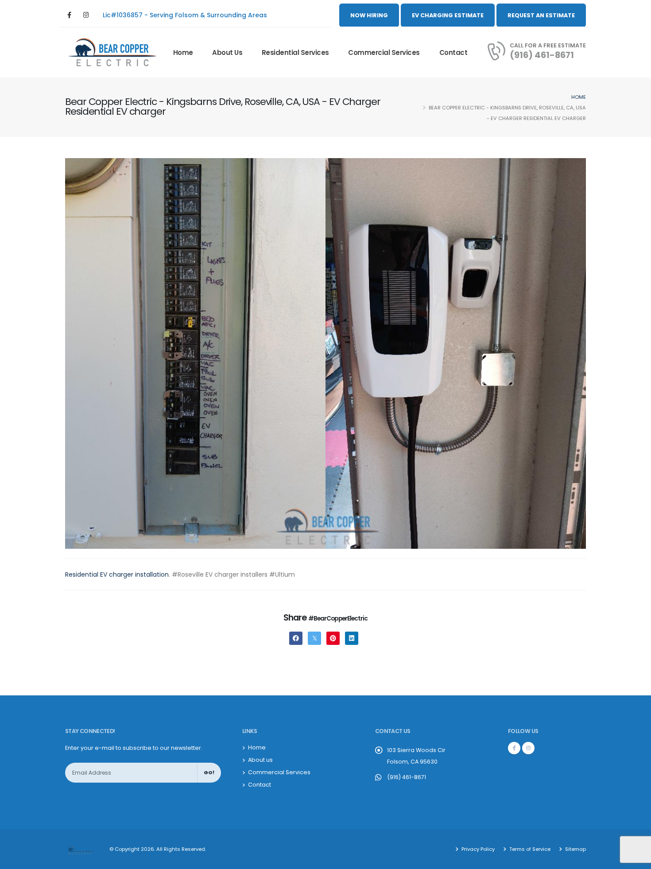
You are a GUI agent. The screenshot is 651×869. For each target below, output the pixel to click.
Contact (453, 52)
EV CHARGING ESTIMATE (448, 15)
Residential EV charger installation (117, 574)
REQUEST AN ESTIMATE (541, 15)
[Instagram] (86, 15)
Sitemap (575, 849)
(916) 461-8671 (542, 55)
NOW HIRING (369, 15)
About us (227, 52)
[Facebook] (69, 15)
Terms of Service (529, 849)
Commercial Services (384, 52)
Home (183, 52)
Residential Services (295, 52)
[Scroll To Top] (635, 859)
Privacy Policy (477, 849)
